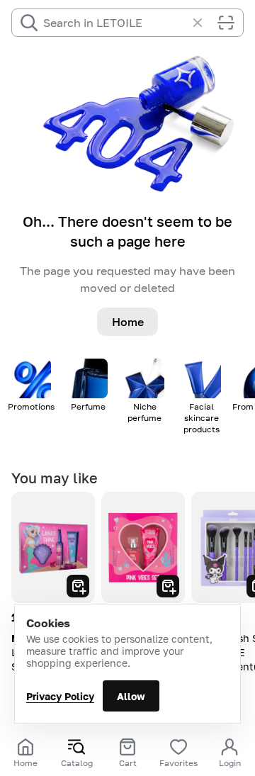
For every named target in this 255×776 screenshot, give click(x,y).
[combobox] (115, 22)
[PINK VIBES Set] (143, 547)
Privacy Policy (60, 696)
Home (128, 322)
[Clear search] (204, 22)
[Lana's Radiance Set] (53, 547)
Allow (131, 696)
